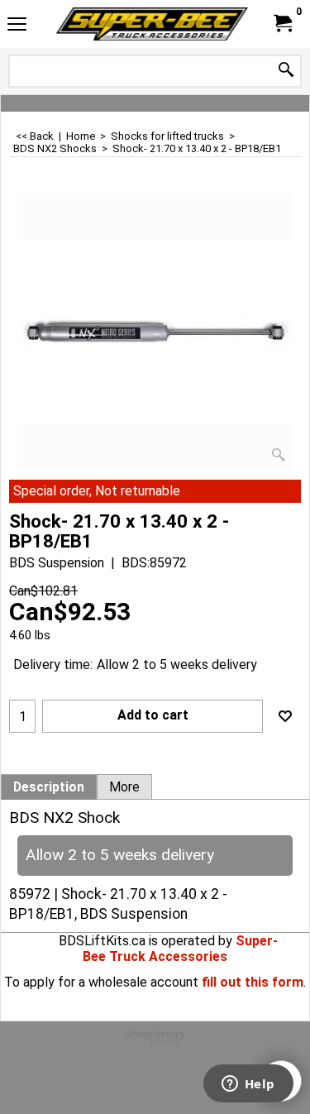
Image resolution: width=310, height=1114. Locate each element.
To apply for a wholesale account (101, 982)
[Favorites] (285, 716)
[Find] (286, 70)
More (124, 787)
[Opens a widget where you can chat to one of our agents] (248, 1085)
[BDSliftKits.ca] (152, 24)
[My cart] (281, 23)
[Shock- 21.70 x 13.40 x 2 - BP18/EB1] (155, 331)
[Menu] (16, 26)
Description (48, 787)
